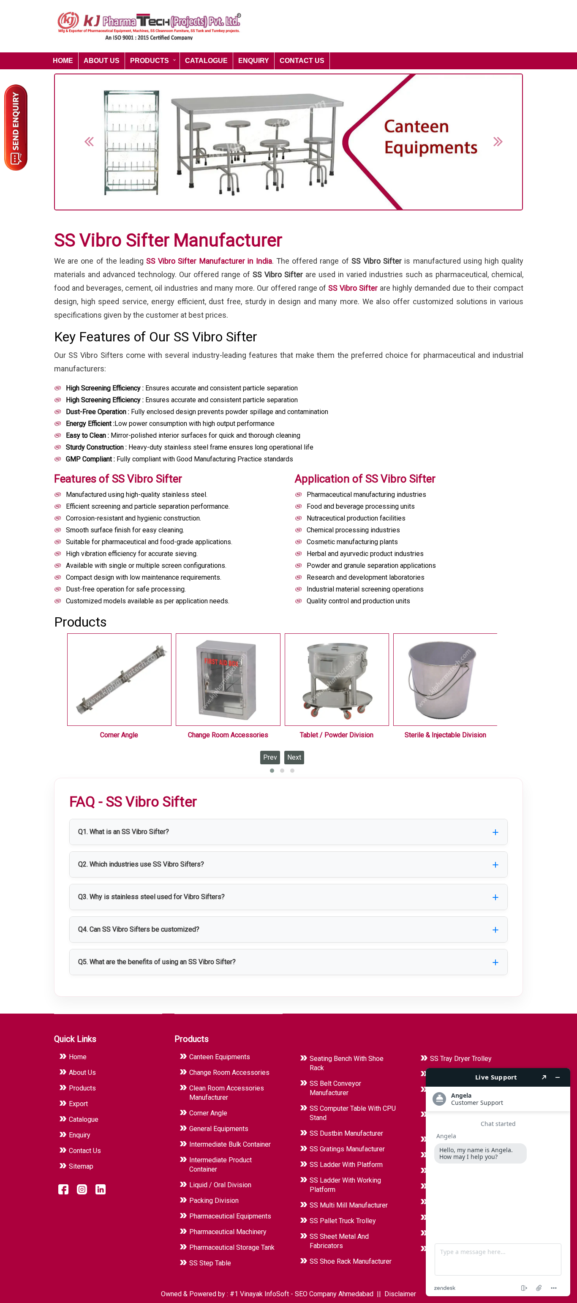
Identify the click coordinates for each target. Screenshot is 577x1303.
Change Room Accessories (228, 735)
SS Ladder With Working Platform (345, 1185)
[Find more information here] (498, 1182)
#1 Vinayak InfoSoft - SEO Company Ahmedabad (302, 1294)
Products (149, 60)
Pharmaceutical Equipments (230, 1216)
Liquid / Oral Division (220, 1185)
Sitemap (81, 1166)
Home (63, 60)
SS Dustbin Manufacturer (346, 1133)
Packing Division (214, 1201)
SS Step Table (210, 1263)
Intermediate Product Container (220, 1164)
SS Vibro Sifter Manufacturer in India (209, 260)
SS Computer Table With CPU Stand (353, 1113)
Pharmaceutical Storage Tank (232, 1247)
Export (78, 1104)
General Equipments (218, 1129)
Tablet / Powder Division (336, 735)
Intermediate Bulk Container (230, 1144)
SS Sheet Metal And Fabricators (339, 1241)
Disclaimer (400, 1294)
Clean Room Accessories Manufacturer (226, 1092)
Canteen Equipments (219, 1057)
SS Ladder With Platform (346, 1165)
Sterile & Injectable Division (445, 735)
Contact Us (302, 60)
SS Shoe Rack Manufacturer (351, 1261)
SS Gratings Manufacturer (347, 1149)
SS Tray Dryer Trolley (461, 1059)
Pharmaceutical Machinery (228, 1232)
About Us (102, 60)
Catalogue (206, 60)
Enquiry (253, 60)
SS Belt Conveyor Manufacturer (335, 1088)
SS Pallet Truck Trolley (343, 1221)
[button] (84, 142)
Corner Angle (119, 735)
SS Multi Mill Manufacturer (349, 1205)
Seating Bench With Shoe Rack (347, 1063)
